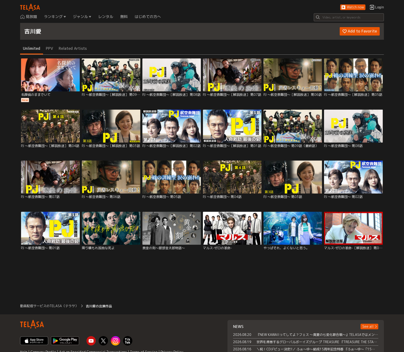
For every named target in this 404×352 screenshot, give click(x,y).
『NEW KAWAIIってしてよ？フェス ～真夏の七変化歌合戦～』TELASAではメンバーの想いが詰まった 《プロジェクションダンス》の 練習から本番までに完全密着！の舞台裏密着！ (317, 334)
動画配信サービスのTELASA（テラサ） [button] (49, 306)
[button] (352, 7)
